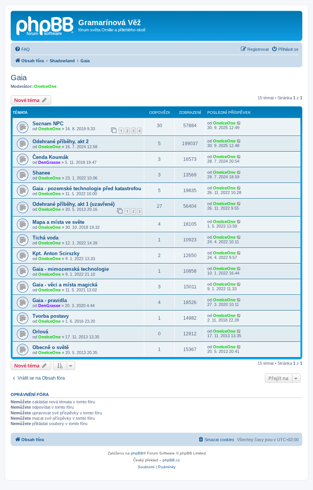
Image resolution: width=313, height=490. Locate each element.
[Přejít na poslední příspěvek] (239, 123)
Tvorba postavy (50, 316)
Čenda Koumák (50, 157)
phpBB (137, 453)
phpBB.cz (171, 460)
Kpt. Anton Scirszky (55, 253)
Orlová (40, 332)
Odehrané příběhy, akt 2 (60, 141)
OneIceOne (45, 86)
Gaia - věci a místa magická (64, 285)
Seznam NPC (47, 123)
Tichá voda (45, 238)
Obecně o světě (50, 347)
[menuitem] (22, 49)
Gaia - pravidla (49, 300)
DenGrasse (49, 162)
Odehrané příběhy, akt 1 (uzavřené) (73, 204)
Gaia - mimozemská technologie (70, 269)
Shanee (41, 173)
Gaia (19, 77)
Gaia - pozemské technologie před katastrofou (86, 188)
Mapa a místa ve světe (58, 222)
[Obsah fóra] (45, 25)
